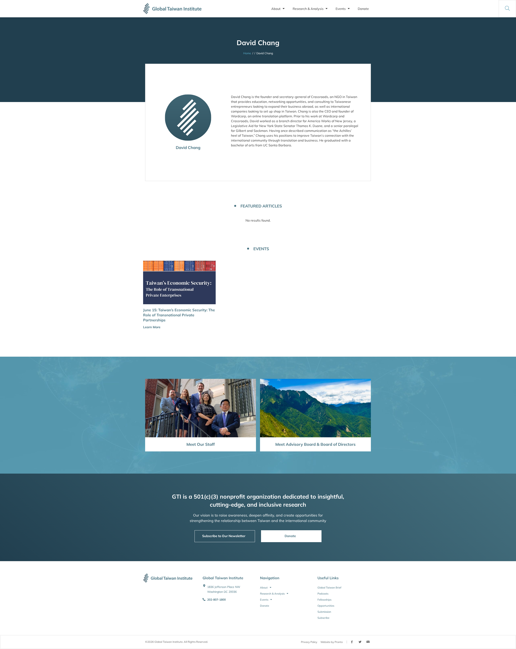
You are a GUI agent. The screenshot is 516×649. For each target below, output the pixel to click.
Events (341, 9)
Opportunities (325, 605)
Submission (324, 611)
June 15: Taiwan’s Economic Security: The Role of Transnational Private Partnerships (179, 315)
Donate (363, 9)
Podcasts (322, 593)
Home (247, 53)
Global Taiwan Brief (329, 587)
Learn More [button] (151, 327)
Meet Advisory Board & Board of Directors (315, 444)
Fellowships (324, 599)
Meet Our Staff (200, 444)
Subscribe (323, 617)
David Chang (188, 147)
